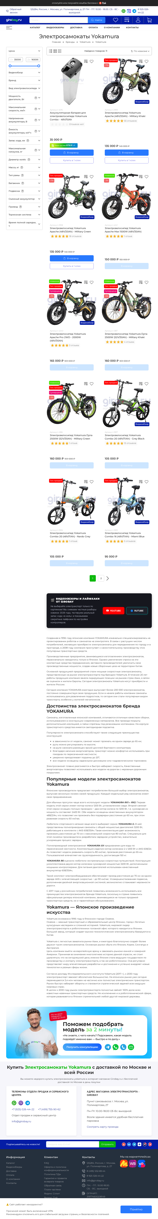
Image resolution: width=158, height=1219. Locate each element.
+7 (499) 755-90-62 (49, 1109)
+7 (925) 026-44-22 (23, 1109)
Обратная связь (53, 1185)
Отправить (107, 1144)
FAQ (46, 1163)
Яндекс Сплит (52, 1193)
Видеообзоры (55, 27)
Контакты (132, 27)
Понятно (136, 1209)
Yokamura (85, 42)
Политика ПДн (52, 1174)
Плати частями (52, 1189)
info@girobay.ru (21, 1121)
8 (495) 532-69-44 (96, 1171)
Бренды (70, 42)
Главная (56, 42)
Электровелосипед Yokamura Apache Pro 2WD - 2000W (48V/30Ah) (68, 337)
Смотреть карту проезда (102, 1126)
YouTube (115, 610)
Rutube (137, 610)
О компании (112, 27)
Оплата (93, 27)
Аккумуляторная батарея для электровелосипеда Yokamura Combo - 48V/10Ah (68, 116)
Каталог (35, 27)
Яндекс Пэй (51, 1197)
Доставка (76, 27)
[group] (60, 124)
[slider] (10, 65)
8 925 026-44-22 (143, 11)
